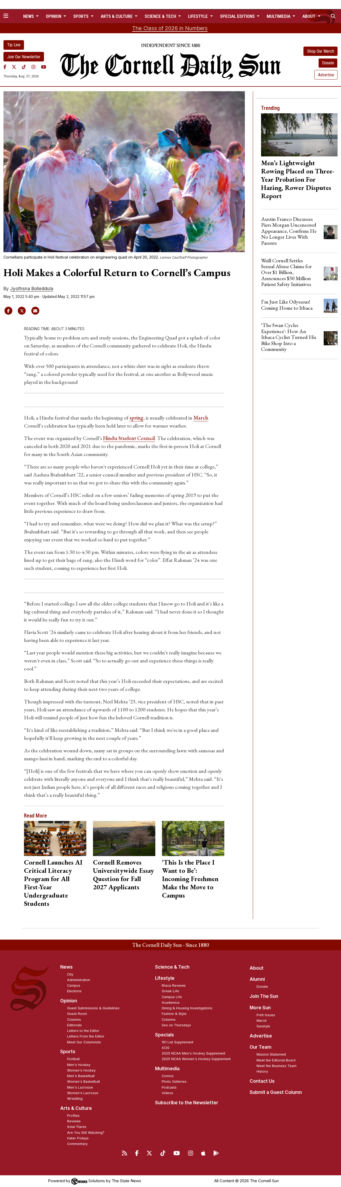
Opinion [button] (54, 16)
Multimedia (167, 1068)
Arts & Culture (76, 1108)
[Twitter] (14, 66)
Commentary (77, 1144)
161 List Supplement (177, 1042)
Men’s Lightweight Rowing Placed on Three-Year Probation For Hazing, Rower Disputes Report (297, 179)
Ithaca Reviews (174, 985)
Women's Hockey (81, 1070)
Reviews (74, 1121)
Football (73, 1059)
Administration (78, 980)
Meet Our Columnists (84, 1042)
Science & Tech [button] (161, 16)
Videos (167, 1093)
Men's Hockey (78, 1065)
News (66, 967)
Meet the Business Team (277, 1066)
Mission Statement (271, 1054)
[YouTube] (43, 66)
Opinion (68, 1000)
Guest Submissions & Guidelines (93, 1008)
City (70, 974)
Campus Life (172, 997)
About (256, 968)
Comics (168, 1076)
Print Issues (266, 1015)
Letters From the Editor (85, 1036)
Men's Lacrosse (80, 1087)
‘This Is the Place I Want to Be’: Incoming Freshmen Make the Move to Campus (190, 878)
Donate (328, 62)
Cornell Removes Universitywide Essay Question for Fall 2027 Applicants (123, 874)
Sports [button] (81, 16)
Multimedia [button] (279, 16)
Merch (262, 1021)
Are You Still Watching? (85, 1133)
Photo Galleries (174, 1082)
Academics (171, 1003)
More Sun (260, 1007)
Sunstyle (263, 1026)
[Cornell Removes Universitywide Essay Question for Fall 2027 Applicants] (124, 838)
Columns (74, 1020)
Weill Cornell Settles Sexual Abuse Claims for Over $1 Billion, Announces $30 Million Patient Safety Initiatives (286, 272)
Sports (67, 1051)
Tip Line (14, 44)
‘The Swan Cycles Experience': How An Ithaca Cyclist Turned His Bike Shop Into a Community (288, 337)
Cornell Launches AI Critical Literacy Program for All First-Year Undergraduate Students (53, 883)
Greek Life (170, 991)
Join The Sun (264, 996)
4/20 (165, 1048)
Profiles (73, 1116)
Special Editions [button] (238, 16)
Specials (164, 1034)
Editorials (74, 1025)
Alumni (257, 979)
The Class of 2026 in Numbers (170, 28)
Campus (73, 985)
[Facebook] (4, 66)
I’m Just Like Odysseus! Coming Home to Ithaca (286, 304)
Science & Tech (172, 967)
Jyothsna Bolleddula (31, 288)
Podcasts (169, 1087)
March (200, 417)
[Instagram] (33, 66)
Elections (74, 991)
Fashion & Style (174, 1014)
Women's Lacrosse (82, 1093)
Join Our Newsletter (23, 56)
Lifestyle (164, 978)
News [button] (29, 16)
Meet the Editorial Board (276, 1060)
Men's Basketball (81, 1076)
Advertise (326, 74)
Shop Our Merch (320, 51)
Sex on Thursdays (176, 1025)
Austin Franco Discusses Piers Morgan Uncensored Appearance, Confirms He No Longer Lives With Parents (288, 230)
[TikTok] (24, 66)
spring (136, 417)
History (262, 1071)
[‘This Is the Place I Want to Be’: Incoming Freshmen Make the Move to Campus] (193, 838)
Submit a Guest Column (276, 1092)
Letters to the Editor (83, 1031)
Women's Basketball (83, 1082)
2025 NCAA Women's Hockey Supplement (196, 1059)
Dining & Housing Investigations (187, 1008)
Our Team (260, 1047)
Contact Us (262, 1081)
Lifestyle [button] (198, 16)
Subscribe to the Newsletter (186, 1102)
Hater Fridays (78, 1138)
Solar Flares (76, 1127)
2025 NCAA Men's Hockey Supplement (193, 1053)
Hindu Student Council (129, 438)
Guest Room (77, 1014)
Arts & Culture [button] (117, 16)
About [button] (309, 16)
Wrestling (75, 1099)
